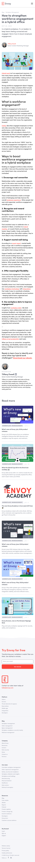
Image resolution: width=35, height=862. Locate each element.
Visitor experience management (10, 769)
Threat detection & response (9, 703)
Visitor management (7, 725)
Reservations (5, 706)
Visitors (3, 699)
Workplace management (8, 723)
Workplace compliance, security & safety (12, 730)
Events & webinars (6, 813)
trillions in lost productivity (10, 339)
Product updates (6, 809)
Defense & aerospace (7, 787)
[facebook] (8, 858)
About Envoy (5, 743)
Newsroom (4, 745)
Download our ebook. (22, 358)
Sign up (4, 833)
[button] (31, 4)
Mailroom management (8, 732)
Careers (4, 747)
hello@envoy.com (7, 688)
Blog (3, 798)
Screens (4, 701)
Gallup (4, 126)
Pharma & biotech (6, 780)
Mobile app (5, 708)
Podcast (4, 807)
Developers (5, 712)
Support (4, 835)
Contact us (4, 754)
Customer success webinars (9, 820)
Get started (17, 666)
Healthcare (5, 783)
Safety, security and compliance (10, 771)
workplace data (16, 308)
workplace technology (12, 289)
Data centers (5, 785)
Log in (3, 831)
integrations (27, 289)
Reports (4, 804)
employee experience (14, 200)
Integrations (5, 710)
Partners (4, 756)
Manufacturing (6, 778)
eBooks (4, 802)
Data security (5, 750)
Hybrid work (6, 73)
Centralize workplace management (11, 767)
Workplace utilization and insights (10, 774)
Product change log (7, 811)
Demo (3, 752)
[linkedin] (11, 858)
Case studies (5, 800)
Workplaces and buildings (8, 776)
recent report (16, 243)
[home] (6, 3)
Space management (7, 728)
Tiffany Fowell (12, 44)
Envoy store (5, 818)
